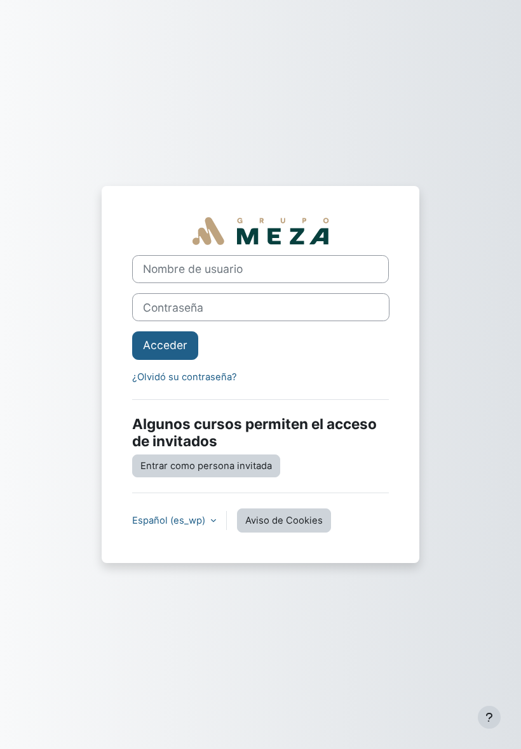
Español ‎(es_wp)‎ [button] (170, 520)
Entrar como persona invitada (206, 466)
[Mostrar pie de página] (489, 717)
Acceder (165, 345)
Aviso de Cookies (284, 520)
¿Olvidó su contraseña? (184, 377)
